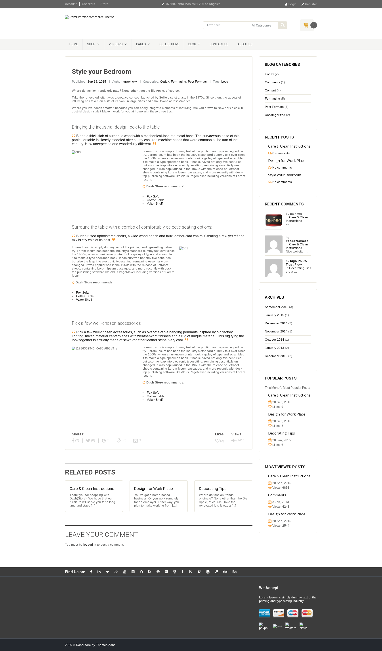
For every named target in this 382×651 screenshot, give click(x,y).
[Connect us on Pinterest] (159, 572)
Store (104, 4)
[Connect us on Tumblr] (183, 572)
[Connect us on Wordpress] (208, 572)
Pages (141, 44)
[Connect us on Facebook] (92, 572)
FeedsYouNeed (297, 241)
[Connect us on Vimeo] (200, 572)
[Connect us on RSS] (151, 572)
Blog (192, 44)
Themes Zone (106, 645)
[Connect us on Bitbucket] (176, 572)
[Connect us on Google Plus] (117, 572)
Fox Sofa (153, 196)
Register (311, 4)
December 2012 (276, 356)
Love (224, 81)
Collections (169, 44)
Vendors (116, 44)
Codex (164, 81)
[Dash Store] (90, 17)
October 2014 (274, 339)
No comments (282, 167)
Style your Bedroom (284, 175)
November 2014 (276, 331)
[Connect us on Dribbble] (191, 572)
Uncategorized (275, 115)
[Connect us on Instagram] (134, 572)
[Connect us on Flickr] (167, 572)
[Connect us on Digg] (226, 572)
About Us (244, 44)
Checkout (88, 4)
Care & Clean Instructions (92, 488)
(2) (222, 440)
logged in (89, 544)
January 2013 (274, 347)
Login (292, 4)
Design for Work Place (153, 488)
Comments (272, 82)
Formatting (178, 81)
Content (270, 90)
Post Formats (197, 81)
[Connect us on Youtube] (125, 572)
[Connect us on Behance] (235, 572)
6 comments (281, 153)
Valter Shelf (155, 203)
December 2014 (276, 323)
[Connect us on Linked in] (100, 572)
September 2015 (276, 307)
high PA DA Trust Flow (296, 262)
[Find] (282, 25)
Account (71, 4)
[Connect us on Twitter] (108, 572)
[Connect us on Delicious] (217, 572)
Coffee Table (155, 200)
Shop (91, 44)
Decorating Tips (213, 488)
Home (73, 44)
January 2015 (274, 315)
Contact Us (219, 44)
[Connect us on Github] (142, 572)
